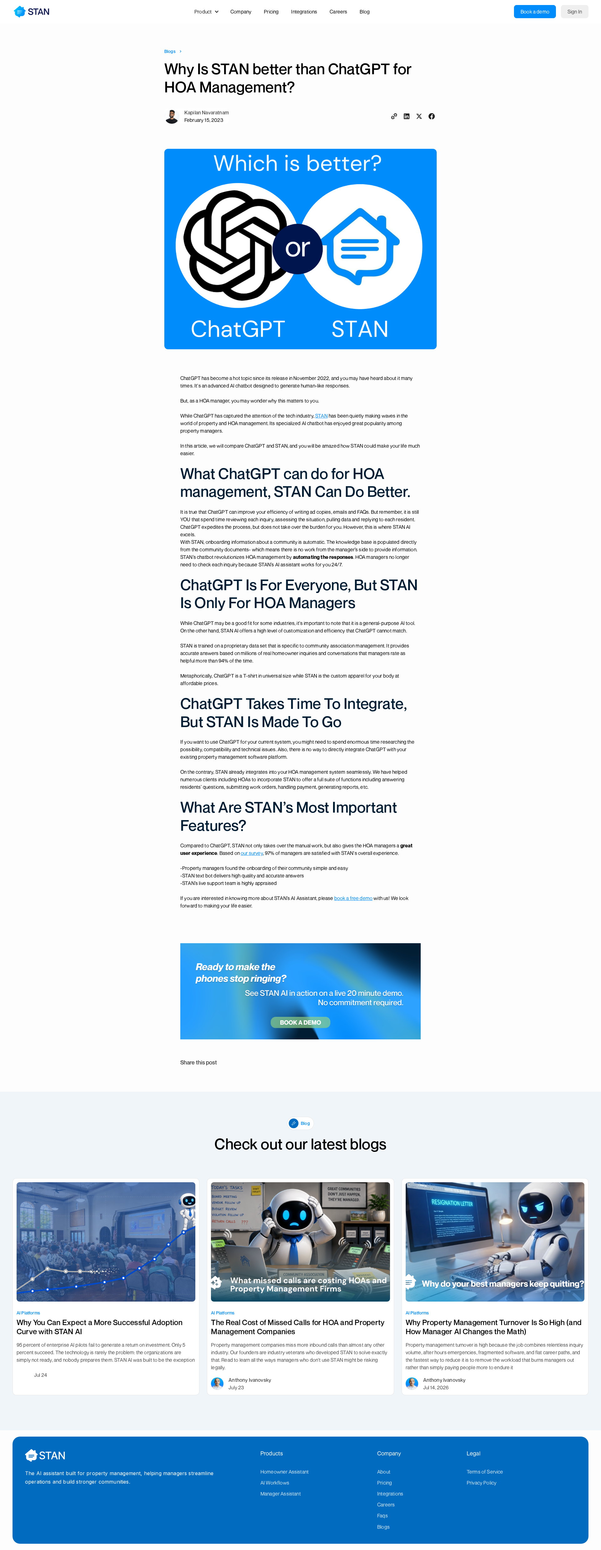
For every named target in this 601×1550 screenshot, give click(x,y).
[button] (209, 11)
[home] (31, 11)
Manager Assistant (280, 1493)
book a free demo (353, 898)
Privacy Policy (481, 1483)
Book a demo (535, 11)
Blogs (170, 51)
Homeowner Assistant (284, 1472)
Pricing (384, 1483)
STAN (321, 416)
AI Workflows (274, 1483)
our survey (252, 853)
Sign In (575, 11)
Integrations (390, 1493)
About (383, 1472)
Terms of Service (485, 1472)
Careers (386, 1504)
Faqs (382, 1515)
